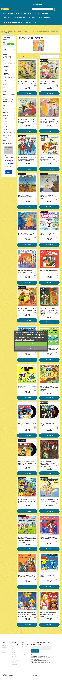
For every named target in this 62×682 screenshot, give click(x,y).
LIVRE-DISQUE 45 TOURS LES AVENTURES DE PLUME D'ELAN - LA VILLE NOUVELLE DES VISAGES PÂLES (49, 312)
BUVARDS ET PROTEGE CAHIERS (8, 69)
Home (4, 49)
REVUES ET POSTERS (8, 132)
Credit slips (24, 650)
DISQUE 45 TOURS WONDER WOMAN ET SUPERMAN (49, 500)
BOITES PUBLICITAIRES (8, 66)
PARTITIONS (5, 115)
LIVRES (4, 105)
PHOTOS (5, 121)
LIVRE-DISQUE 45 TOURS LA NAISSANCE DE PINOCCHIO (27, 309)
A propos (14, 654)
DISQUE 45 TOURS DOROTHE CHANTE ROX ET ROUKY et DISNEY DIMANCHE (49, 388)
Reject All (31, 348)
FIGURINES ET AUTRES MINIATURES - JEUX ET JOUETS (8, 101)
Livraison (14, 646)
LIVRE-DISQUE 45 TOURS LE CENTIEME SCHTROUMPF (49, 349)
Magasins (14, 664)
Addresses (24, 652)
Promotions (5, 645)
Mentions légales (16, 648)
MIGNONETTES (6, 112)
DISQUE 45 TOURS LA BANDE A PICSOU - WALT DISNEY (48, 159)
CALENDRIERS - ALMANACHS (6, 74)
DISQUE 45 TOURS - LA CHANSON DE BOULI (47, 234)
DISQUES (5, 80)
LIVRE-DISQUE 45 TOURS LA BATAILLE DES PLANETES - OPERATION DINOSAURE (27, 159)
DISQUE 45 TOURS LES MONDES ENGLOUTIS (25, 271)
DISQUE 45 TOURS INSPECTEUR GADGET (25, 196)
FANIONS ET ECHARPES (8, 94)
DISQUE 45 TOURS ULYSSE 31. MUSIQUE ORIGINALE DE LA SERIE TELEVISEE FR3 (27, 614)
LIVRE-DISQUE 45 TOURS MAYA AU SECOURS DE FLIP (27, 82)
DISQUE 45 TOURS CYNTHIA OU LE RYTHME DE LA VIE (49, 538)
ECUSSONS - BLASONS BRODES (8, 83)
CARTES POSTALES (7, 77)
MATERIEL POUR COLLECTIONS (6, 109)
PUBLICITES (5, 129)
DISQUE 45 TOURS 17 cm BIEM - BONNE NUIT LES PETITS (48, 196)
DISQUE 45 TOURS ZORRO (48, 271)
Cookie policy (18, 339)
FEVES (4, 97)
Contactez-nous (15, 660)
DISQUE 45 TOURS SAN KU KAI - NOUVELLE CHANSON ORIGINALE (27, 463)
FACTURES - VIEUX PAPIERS (7, 90)
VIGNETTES (5, 137)
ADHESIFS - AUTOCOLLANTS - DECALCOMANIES (7, 56)
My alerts (24, 654)
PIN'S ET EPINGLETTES (8, 124)
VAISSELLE (5, 60)
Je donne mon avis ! (8, 172)
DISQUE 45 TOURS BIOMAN (27, 424)
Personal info (25, 646)
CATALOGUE (5, 52)
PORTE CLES (5, 126)
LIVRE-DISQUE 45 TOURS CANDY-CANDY (48, 82)
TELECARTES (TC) (7, 135)
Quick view (27, 69)
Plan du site (15, 662)
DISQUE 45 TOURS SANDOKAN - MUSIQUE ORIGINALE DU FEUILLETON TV (47, 464)
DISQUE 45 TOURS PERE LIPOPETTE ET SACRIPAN (26, 576)
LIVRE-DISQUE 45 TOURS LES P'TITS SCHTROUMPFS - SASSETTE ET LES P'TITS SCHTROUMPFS (27, 540)
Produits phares (7, 143)
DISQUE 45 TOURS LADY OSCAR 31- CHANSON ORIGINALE (48, 614)
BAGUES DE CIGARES (8, 63)
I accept (31, 344)
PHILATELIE (5, 118)
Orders (23, 648)
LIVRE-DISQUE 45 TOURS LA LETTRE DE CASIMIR (27, 234)
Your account (25, 643)
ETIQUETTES (6, 87)
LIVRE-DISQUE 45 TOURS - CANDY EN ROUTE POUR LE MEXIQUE (27, 121)
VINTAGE (5, 140)
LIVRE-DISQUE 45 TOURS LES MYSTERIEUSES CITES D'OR (26, 501)
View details (27, 93)
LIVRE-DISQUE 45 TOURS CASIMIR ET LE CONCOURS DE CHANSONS (49, 121)
